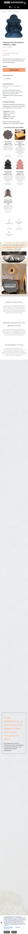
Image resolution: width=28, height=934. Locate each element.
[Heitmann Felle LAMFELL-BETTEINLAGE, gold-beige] (20, 134)
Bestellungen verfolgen (18, 222)
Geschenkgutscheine (9, 234)
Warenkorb (19, 229)
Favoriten (9, 229)
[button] (8, 78)
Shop (4, 11)
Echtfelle (16, 11)
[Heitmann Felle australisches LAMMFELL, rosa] (20, 164)
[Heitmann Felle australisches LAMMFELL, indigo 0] (14, 26)
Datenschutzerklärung (8, 927)
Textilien (9, 11)
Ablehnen (14, 932)
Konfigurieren (6, 928)
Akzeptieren (6, 932)
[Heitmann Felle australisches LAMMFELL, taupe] (8, 134)
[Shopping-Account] (18, 7)
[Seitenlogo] (14, 2)
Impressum (18, 927)
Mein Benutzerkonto (9, 222)
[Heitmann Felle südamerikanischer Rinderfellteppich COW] (8, 193)
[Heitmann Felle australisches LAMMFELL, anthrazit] (8, 164)
